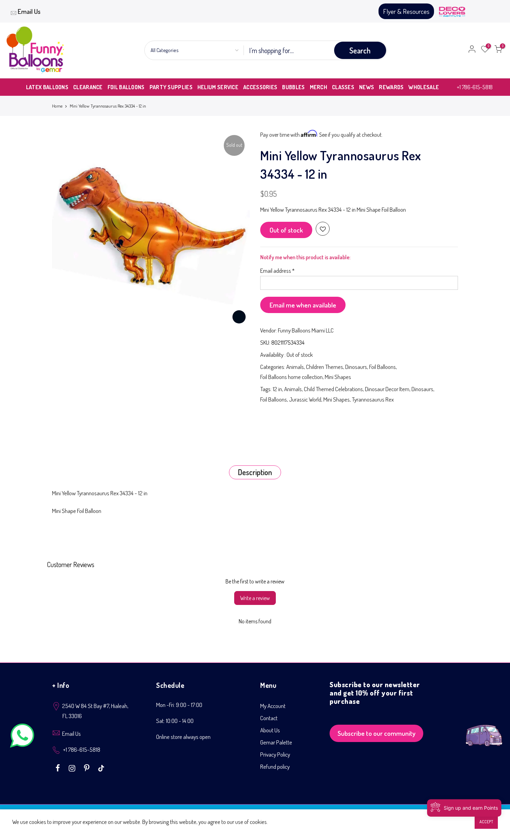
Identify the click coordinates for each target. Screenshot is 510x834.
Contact (269, 718)
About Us (270, 730)
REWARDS (391, 87)
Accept (486, 821)
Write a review (255, 598)
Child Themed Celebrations (333, 389)
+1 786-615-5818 (475, 87)
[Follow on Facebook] (59, 767)
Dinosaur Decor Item (387, 389)
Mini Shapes (338, 376)
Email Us (29, 11)
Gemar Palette (276, 742)
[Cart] (498, 50)
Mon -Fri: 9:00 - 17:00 (179, 704)
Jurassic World (305, 399)
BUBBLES (293, 87)
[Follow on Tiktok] (101, 767)
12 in (277, 389)
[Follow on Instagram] (73, 767)
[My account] (472, 50)
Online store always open (183, 736)
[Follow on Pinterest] (87, 767)
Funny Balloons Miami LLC (306, 330)
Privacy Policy (275, 754)
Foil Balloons (382, 366)
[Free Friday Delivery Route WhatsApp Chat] (484, 730)
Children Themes (324, 366)
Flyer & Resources (406, 11)
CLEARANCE (88, 87)
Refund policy (275, 766)
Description (255, 472)
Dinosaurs (356, 366)
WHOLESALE (423, 87)
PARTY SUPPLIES (171, 87)
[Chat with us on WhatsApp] (22, 737)
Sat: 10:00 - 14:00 (175, 720)
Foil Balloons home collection (291, 376)
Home (57, 106)
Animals (295, 366)
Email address (277, 270)
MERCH (319, 87)
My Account (273, 705)
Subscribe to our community (377, 733)
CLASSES (343, 87)
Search (360, 50)
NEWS (366, 87)
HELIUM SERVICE (217, 87)
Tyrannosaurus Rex (373, 399)
